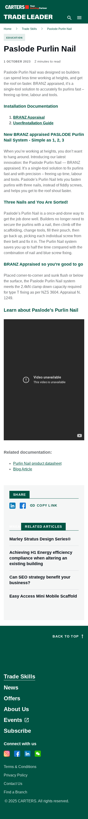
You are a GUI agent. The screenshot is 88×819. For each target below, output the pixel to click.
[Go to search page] (69, 18)
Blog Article (22, 469)
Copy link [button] (47, 505)
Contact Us (13, 784)
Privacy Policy (15, 775)
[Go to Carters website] (44, 652)
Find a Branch (15, 792)
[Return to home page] (28, 18)
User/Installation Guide (33, 123)
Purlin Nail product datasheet (37, 463)
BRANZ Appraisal (29, 117)
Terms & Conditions (20, 767)
